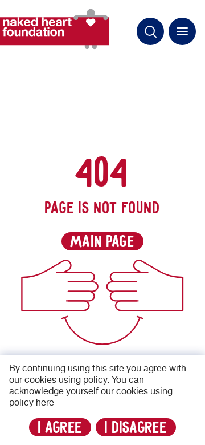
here (45, 403)
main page (102, 241)
